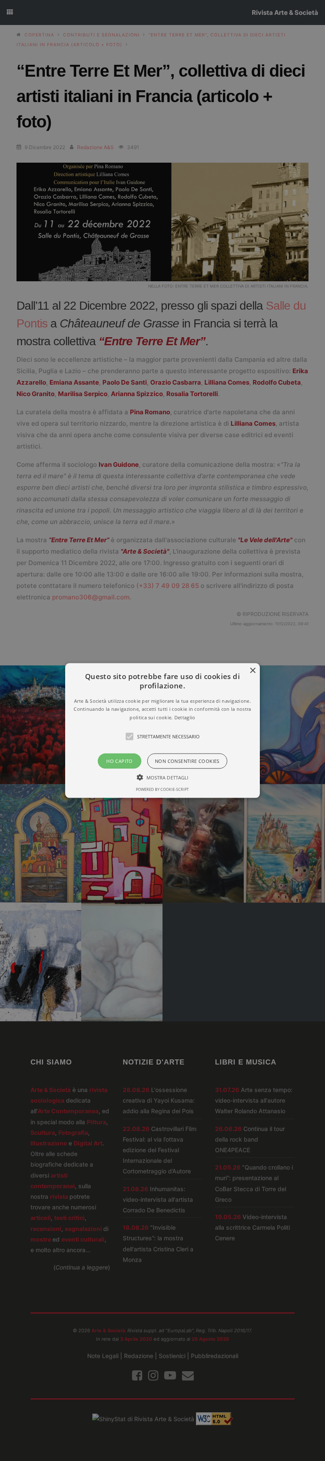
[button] (162, 730)
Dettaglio (185, 717)
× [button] (252, 670)
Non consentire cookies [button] (187, 761)
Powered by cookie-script (162, 789)
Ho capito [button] (119, 761)
